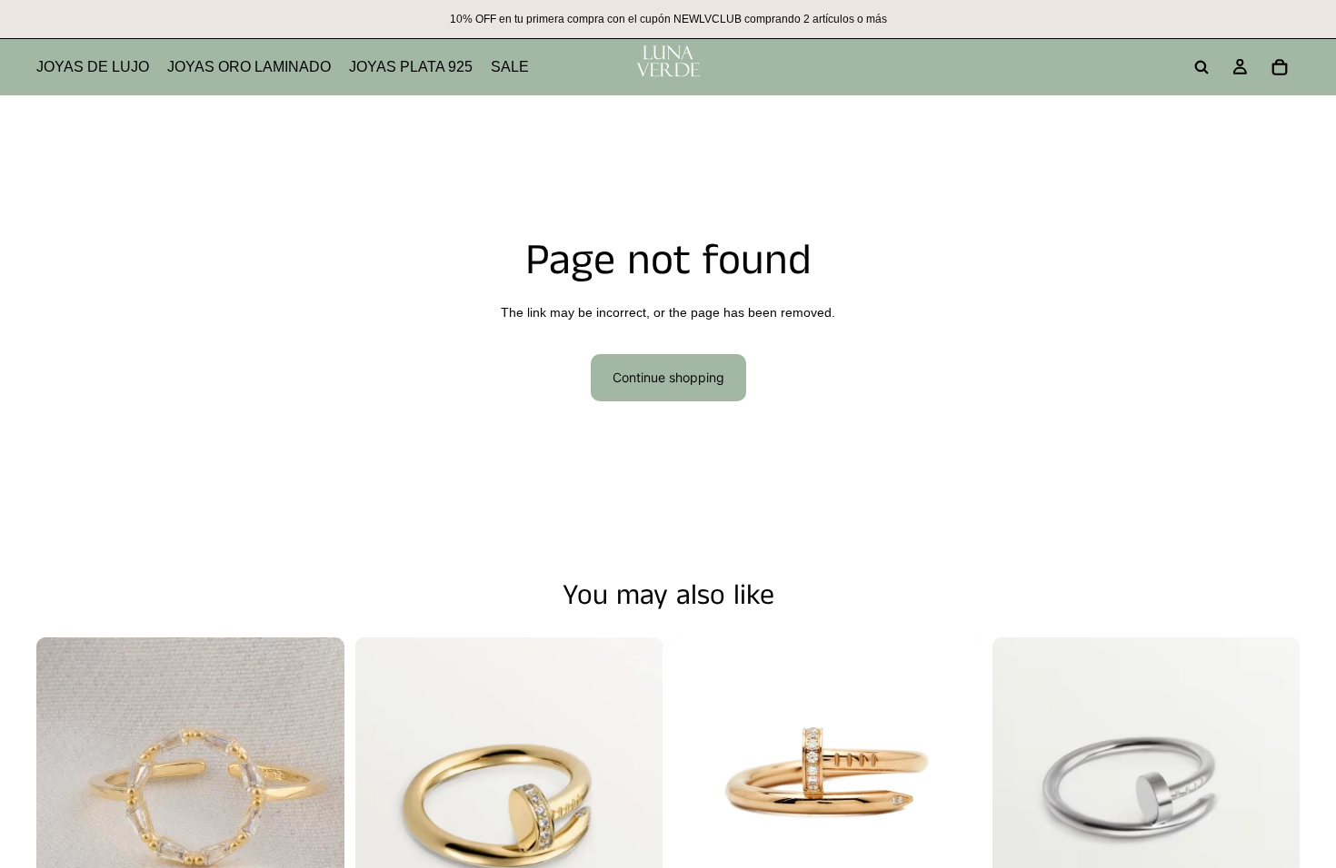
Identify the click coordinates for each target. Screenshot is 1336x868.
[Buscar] (1201, 67)
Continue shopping (668, 377)
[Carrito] (1280, 67)
